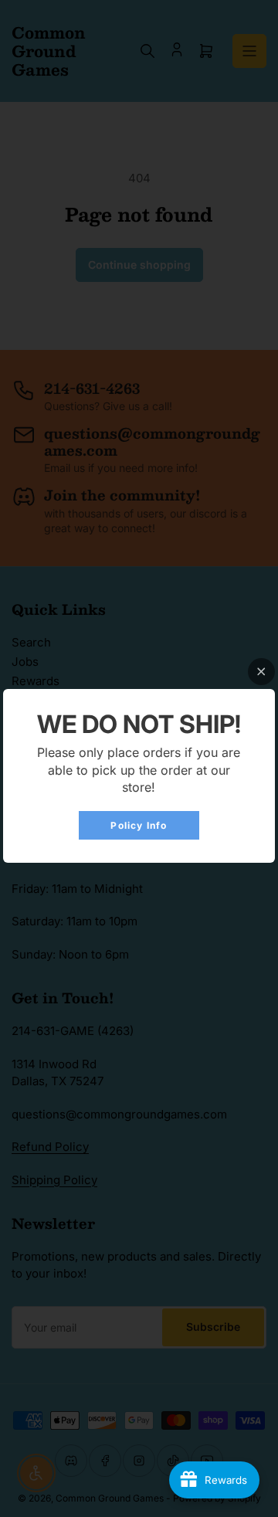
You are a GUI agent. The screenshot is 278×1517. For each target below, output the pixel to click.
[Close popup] (261, 671)
